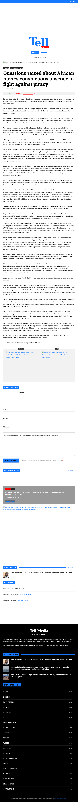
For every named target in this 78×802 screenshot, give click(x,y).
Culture (7, 748)
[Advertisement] (39, 20)
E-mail (6, 418)
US (4, 717)
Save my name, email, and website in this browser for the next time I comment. (31, 435)
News (13, 489)
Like (10, 93)
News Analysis (14, 68)
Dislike (17, 93)
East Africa (8, 702)
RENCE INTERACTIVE (60, 798)
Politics (6, 697)
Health (6, 753)
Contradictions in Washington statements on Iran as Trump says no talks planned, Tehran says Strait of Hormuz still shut (40, 668)
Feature (7, 763)
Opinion (6, 774)
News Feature (9, 728)
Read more (10, 501)
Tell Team (20, 392)
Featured (8, 489)
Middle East (8, 784)
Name (5, 410)
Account (72, 1)
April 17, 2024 (9, 88)
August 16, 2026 (11, 497)
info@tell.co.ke (23, 601)
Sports (6, 738)
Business (6, 68)
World (21, 68)
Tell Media (39, 631)
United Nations (10, 769)
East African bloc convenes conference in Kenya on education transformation (41, 573)
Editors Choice (9, 722)
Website (6, 427)
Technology (8, 779)
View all (71, 470)
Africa (6, 733)
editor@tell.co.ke (25, 594)
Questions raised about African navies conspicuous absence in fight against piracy (38, 78)
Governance (8, 789)
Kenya (6, 707)
